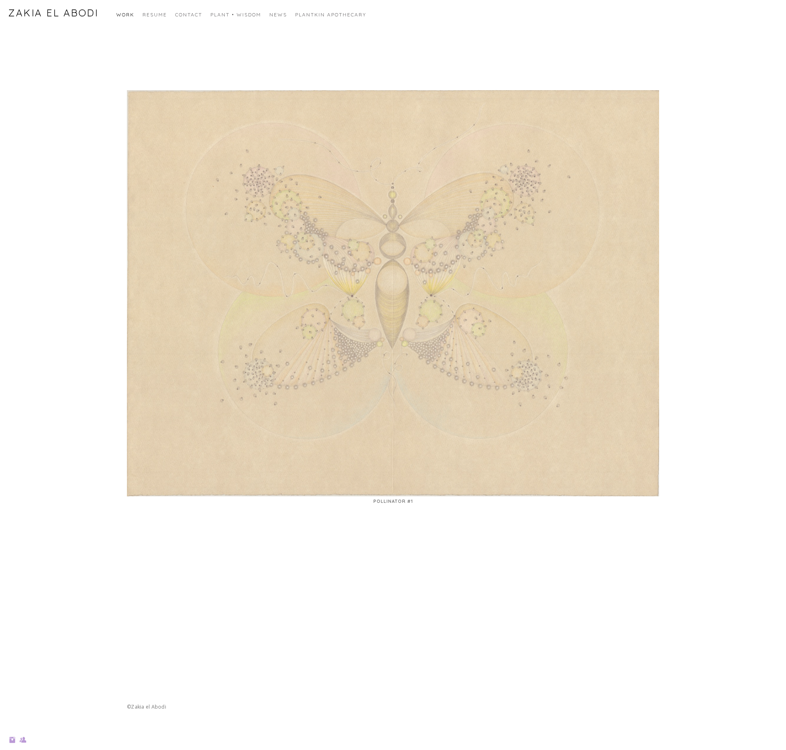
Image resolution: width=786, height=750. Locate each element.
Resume (154, 14)
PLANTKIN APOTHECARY (330, 14)
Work (125, 14)
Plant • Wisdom (235, 14)
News (278, 14)
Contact (188, 14)
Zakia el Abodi (53, 13)
